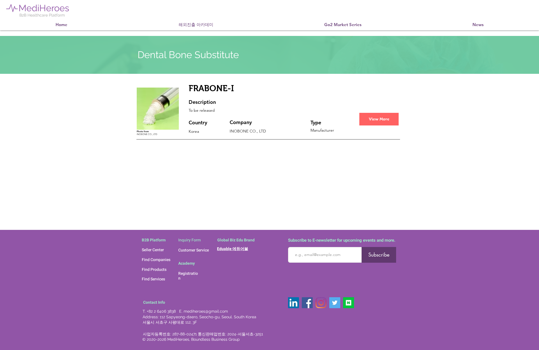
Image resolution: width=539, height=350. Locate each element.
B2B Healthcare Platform (42, 15)
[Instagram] (321, 302)
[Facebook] (307, 302)
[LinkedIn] (293, 302)
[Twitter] (334, 302)
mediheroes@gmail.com (206, 311)
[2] (348, 302)
